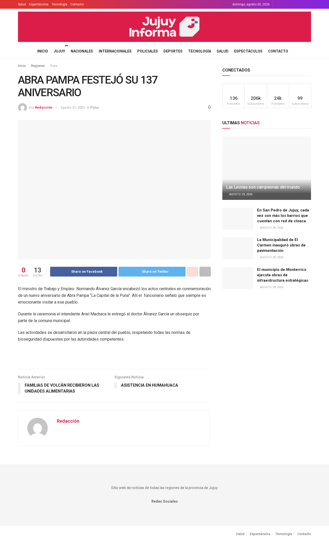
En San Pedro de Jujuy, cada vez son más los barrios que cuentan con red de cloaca (283, 215)
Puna (53, 66)
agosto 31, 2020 (73, 107)
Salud (22, 4)
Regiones (38, 66)
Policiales (147, 51)
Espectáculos (39, 4)
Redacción (43, 107)
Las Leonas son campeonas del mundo (263, 187)
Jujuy (59, 51)
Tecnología (59, 4)
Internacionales (115, 51)
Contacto (77, 4)
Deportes (172, 51)
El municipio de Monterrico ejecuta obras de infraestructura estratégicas (282, 275)
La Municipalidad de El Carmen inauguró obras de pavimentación (281, 245)
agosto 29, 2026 (240, 194)
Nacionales (82, 51)
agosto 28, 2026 (271, 227)
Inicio (42, 51)
